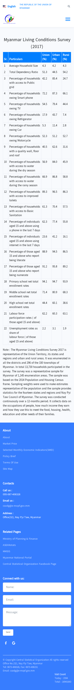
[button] (10, 7)
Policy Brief (9, 456)
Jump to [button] (57, 7)
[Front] (17, 19)
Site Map (8, 469)
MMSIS (6, 551)
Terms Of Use (10, 463)
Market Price (10, 444)
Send (8, 632)
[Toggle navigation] (68, 19)
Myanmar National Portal (17, 558)
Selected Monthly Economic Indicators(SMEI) (28, 450)
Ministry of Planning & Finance (20, 539)
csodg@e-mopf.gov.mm (16, 506)
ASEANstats (9, 545)
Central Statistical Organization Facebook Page (29, 564)
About (6, 437)
